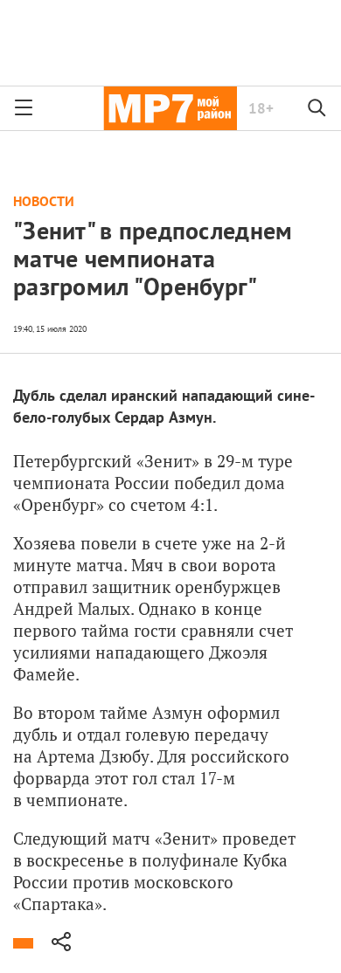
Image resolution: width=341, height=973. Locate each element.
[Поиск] (317, 108)
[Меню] (23, 108)
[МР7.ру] (170, 108)
